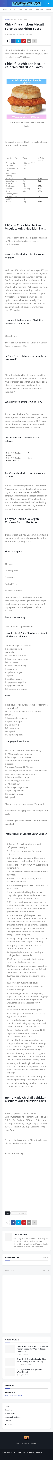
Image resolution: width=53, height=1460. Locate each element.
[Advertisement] (26, 1181)
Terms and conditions (13, 1417)
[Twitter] (18, 41)
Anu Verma (20, 1234)
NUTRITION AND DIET (19, 19)
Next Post (45, 1270)
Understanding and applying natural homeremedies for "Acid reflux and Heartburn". (32, 1348)
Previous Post (9, 1270)
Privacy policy (10, 1413)
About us (8, 1424)
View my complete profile (13, 1395)
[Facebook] (13, 41)
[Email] (29, 41)
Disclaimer (8, 1410)
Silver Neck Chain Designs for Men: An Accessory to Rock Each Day (31, 1360)
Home (4, 10)
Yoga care (39, 10)
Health (13, 10)
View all (45, 1257)
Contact (8, 1421)
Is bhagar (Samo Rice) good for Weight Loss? (30, 1370)
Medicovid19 (23, 1452)
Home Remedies (25, 10)
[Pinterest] (23, 41)
